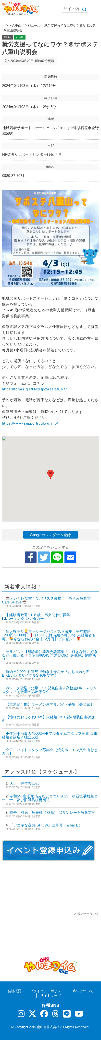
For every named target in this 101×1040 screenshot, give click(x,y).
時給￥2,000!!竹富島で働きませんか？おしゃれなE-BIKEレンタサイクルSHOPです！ (46, 673)
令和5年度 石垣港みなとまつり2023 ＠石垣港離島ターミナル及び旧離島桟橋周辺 (50, 798)
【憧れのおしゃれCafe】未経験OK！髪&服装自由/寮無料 (49, 719)
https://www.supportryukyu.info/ (30, 423)
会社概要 (14, 991)
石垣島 (20, 37)
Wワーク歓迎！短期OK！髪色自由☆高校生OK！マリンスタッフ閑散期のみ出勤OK (49, 690)
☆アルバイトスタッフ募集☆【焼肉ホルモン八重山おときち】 (50, 751)
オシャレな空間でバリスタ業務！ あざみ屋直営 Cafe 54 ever (48, 600)
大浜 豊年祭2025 (24, 783)
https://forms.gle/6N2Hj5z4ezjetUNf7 (34, 389)
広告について (83, 991)
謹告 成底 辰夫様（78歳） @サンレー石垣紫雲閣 (52, 812)
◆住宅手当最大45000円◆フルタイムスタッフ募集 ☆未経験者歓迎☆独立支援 (49, 735)
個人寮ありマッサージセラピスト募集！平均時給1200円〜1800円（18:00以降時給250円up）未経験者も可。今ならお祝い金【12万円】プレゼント (49, 635)
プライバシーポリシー (47, 991)
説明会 (7, 37)
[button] (50, 474)
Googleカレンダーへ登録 (50, 535)
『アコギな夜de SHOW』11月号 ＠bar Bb (45, 825)
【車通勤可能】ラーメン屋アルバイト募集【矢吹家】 (50, 704)
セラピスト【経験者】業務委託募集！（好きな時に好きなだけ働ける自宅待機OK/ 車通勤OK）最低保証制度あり (50, 655)
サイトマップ (50, 996)
